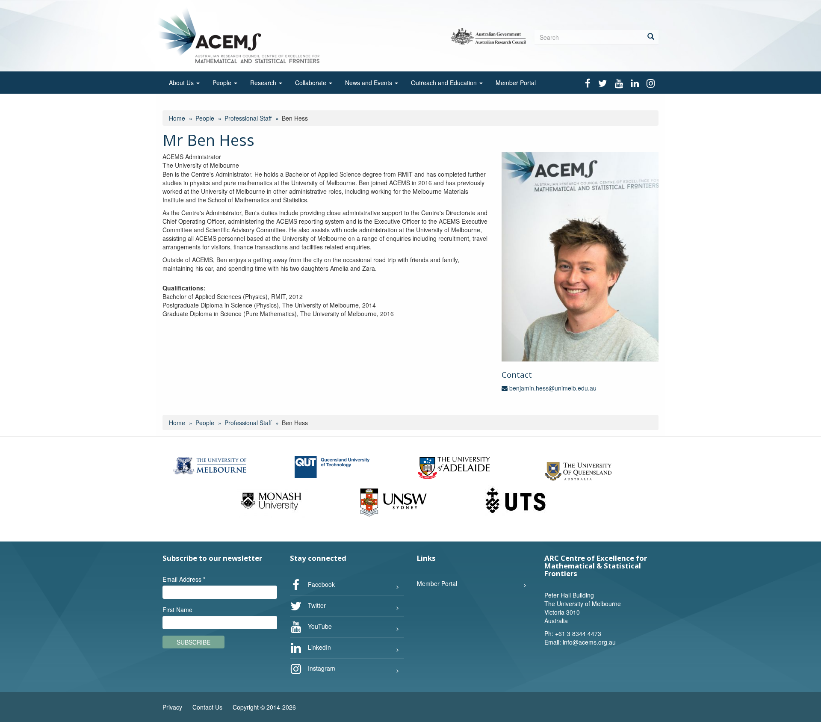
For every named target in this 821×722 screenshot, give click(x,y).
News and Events (369, 82)
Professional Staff (248, 118)
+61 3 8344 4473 (578, 633)
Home (177, 118)
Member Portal (516, 82)
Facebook (320, 584)
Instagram (320, 668)
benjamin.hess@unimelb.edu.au (552, 388)
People (223, 82)
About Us (182, 82)
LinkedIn (318, 647)
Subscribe (193, 642)
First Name (177, 609)
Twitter (316, 605)
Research (264, 82)
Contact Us (207, 707)
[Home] (241, 34)
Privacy (172, 707)
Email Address (183, 579)
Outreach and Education (444, 82)
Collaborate (311, 82)
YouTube (319, 626)
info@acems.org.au (589, 642)
